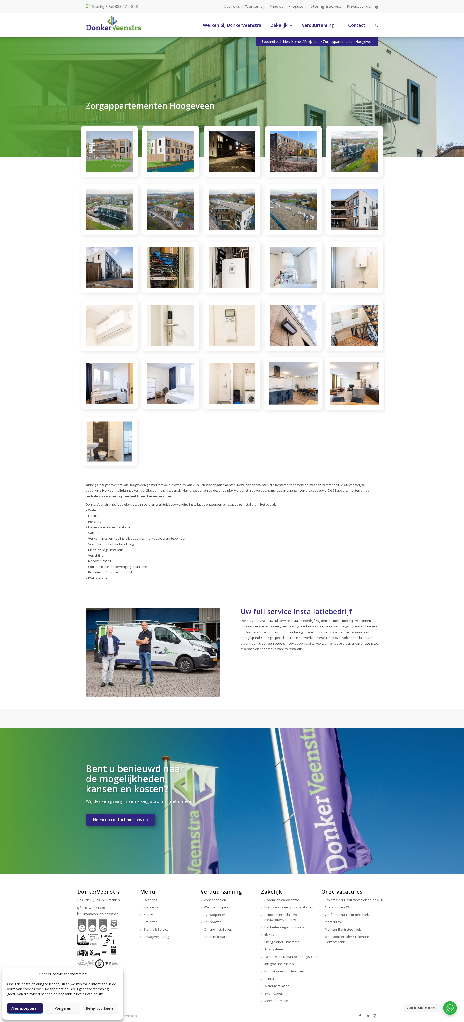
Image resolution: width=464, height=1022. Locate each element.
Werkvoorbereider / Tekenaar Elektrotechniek (347, 939)
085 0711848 (126, 6)
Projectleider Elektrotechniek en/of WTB (354, 900)
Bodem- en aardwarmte (281, 900)
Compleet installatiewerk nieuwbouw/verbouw (282, 917)
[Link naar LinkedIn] (367, 1015)
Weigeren (63, 1008)
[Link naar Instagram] (374, 1015)
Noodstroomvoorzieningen (284, 971)
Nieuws (276, 6)
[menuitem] (227, 25)
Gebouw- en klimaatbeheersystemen (291, 957)
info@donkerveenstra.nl (101, 914)
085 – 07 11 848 (94, 908)
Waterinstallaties (276, 986)
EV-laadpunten (215, 914)
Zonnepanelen (215, 900)
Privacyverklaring (362, 6)
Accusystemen (275, 949)
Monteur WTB (335, 922)
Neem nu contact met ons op (120, 819)
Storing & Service (326, 6)
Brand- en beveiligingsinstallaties (288, 907)
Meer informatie (216, 936)
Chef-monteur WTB (339, 907)
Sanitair (270, 979)
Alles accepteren (25, 1008)
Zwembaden (273, 993)
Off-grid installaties (218, 929)
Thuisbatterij (213, 922)
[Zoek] (371, 25)
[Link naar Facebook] (360, 1015)
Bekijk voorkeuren (101, 1008)
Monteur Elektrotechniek (343, 929)
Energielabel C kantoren (282, 942)
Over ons (232, 6)
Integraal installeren (279, 964)
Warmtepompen (216, 907)
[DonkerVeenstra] (113, 25)
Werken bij (255, 6)
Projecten (297, 6)
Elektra (269, 934)
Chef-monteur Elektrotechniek (347, 914)
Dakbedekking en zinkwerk (284, 927)
